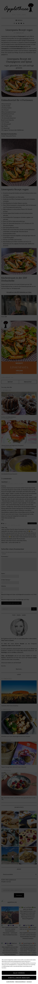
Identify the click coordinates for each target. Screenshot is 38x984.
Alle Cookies (19, 973)
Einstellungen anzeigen (19, 978)
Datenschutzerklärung (20, 981)
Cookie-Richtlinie (10, 981)
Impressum (29, 981)
